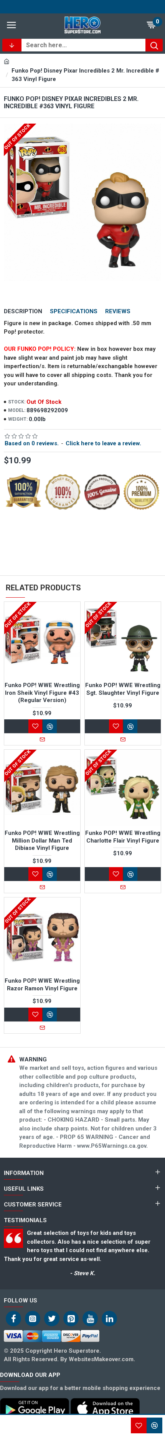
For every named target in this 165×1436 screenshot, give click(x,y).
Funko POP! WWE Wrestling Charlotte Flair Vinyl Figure (122, 837)
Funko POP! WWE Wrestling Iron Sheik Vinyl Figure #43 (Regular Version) (42, 693)
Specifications (73, 311)
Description (23, 311)
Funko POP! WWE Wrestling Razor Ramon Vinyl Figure (42, 984)
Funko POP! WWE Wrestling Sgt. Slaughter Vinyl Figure (122, 689)
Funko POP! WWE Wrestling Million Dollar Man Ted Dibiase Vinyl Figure (42, 840)
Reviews (117, 311)
